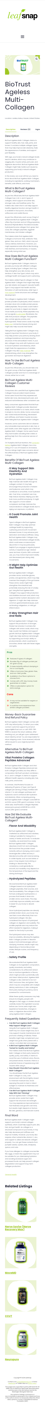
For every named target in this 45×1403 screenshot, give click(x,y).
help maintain (25, 351)
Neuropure (12, 1359)
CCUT (8, 1316)
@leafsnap (11, 1383)
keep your (9, 324)
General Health (11, 1174)
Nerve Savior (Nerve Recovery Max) (18, 1228)
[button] (36, 58)
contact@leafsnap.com (24, 1382)
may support (10, 292)
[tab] (10, 129)
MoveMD (10, 1272)
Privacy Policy (32, 1383)
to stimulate (21, 314)
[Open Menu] (22, 36)
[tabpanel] (22, 651)
